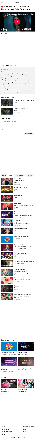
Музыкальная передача (5, 368)
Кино (4, 175)
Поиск (3, 427)
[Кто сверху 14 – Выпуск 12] (17, 222)
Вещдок (16, 286)
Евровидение (22, 352)
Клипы (3, 377)
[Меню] (2, 2)
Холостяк (17, 204)
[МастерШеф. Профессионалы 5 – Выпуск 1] (17, 181)
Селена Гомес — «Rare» (22, 108)
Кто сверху (18, 220)
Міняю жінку (18, 278)
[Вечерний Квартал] (17, 231)
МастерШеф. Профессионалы (19, 179)
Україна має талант (21, 187)
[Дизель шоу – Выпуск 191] (17, 198)
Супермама (18, 245)
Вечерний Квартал (20, 228)
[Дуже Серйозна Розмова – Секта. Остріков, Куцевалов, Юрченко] (17, 296)
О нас (25, 432)
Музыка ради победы (25, 368)
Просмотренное (6, 432)
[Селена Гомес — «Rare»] (17, 111)
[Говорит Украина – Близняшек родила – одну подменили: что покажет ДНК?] (17, 272)
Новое (3, 434)
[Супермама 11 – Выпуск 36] (17, 247)
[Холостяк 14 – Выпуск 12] (17, 206)
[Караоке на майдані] (17, 239)
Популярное (5, 429)
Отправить (29, 133)
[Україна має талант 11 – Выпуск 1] (17, 189)
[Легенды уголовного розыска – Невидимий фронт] (17, 263)
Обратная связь (28, 427)
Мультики (19, 175)
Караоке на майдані (21, 236)
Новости (29, 175)
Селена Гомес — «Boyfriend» (24, 100)
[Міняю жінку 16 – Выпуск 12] (17, 280)
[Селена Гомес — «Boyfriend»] (17, 102)
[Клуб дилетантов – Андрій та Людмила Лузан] (17, 255)
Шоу (10, 175)
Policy (25, 429)
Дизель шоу (18, 195)
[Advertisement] (17, 49)
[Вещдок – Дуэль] (17, 288)
